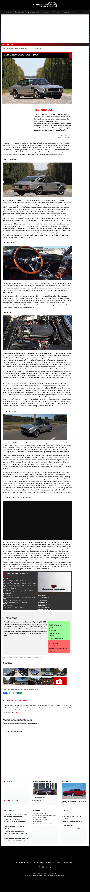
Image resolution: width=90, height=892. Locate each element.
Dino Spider (37, 203)
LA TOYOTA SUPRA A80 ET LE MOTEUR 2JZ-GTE (74, 802)
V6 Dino (30, 150)
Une (9, 12)
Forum (67, 12)
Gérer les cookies (52, 873)
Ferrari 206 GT (11, 367)
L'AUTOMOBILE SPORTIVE (10, 48)
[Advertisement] (45, 28)
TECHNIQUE (40, 863)
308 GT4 (5, 207)
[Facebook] (39, 866)
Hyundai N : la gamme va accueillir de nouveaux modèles (15, 820)
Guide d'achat (34, 12)
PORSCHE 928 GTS (39, 797)
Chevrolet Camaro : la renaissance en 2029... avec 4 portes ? (14, 826)
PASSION (58, 863)
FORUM (72, 863)
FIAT (31, 48)
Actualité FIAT (68, 813)
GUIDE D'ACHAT (23, 48)
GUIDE (29, 863)
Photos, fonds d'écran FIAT (72, 821)
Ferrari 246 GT (51, 388)
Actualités (20, 12)
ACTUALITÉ (22, 863)
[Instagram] (43, 866)
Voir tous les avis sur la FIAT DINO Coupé (18, 719)
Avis (47, 12)
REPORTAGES (50, 863)
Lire (16, 712)
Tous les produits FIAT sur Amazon (71, 817)
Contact (35, 873)
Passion (57, 12)
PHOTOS (65, 863)
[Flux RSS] (50, 866)
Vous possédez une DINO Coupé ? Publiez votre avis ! (21, 723)
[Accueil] (16, 863)
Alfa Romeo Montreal (29, 207)
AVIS (34, 863)
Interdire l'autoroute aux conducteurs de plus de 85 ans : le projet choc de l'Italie (15, 814)
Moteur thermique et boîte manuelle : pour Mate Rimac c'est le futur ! (15, 833)
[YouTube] (47, 866)
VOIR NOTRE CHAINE (12, 800)
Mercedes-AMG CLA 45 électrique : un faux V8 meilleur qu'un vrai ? (16, 839)
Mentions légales (42, 873)
